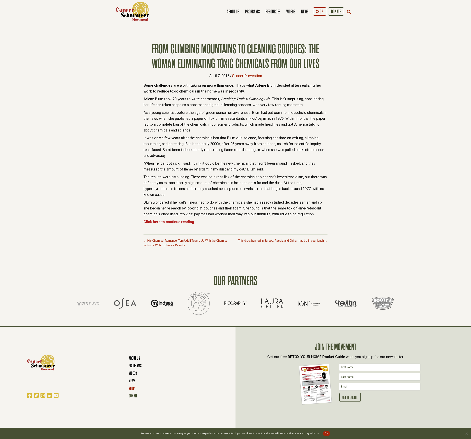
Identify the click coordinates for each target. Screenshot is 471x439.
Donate (336, 12)
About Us (233, 12)
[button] (349, 12)
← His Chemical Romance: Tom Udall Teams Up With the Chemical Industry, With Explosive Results (186, 243)
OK (326, 433)
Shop (319, 12)
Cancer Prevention (247, 76)
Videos (290, 12)
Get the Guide (350, 397)
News (305, 12)
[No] (466, 433)
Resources (273, 12)
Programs (252, 12)
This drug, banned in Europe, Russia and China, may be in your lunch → (282, 240)
